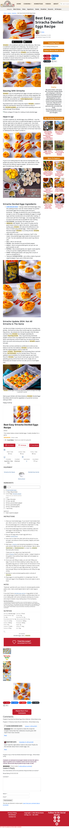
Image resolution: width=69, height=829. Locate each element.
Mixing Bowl (21, 479)
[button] (4, 437)
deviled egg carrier (20, 593)
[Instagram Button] (58, 820)
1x (5, 487)
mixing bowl (14, 536)
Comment (6, 776)
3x (10, 487)
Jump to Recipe (18, 42)
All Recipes (58, 9)
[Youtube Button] (56, 824)
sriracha (23, 52)
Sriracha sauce (17, 493)
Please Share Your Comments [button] (22, 712)
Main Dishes (17, 9)
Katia (43, 32)
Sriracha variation (11, 107)
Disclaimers (12, 815)
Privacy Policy (12, 813)
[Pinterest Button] (55, 817)
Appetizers (30, 9)
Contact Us (12, 817)
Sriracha (5, 45)
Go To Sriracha (11, 353)
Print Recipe (28, 42)
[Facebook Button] (58, 817)
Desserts (50, 9)
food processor (19, 548)
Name (5, 793)
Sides (24, 9)
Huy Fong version (13, 335)
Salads (37, 9)
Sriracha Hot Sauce (9, 472)
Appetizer (14, 13)
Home (5, 13)
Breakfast (43, 9)
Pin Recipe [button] (23, 445)
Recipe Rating (6, 773)
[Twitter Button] (55, 820)
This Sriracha (17, 351)
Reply (5, 735)
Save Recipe (35, 445)
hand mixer (9, 548)
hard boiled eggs (11, 490)
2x (7, 487)
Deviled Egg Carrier (33, 472)
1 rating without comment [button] (25, 766)
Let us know (20, 643)
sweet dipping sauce (26, 99)
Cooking (9, 13)
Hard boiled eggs (12, 207)
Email (5, 797)
